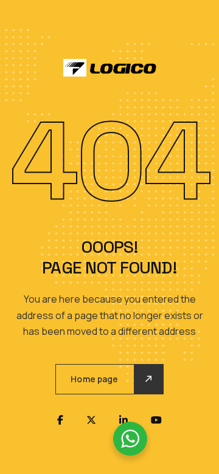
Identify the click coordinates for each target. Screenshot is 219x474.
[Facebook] (60, 420)
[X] (91, 420)
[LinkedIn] (123, 420)
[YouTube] (156, 420)
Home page (94, 379)
